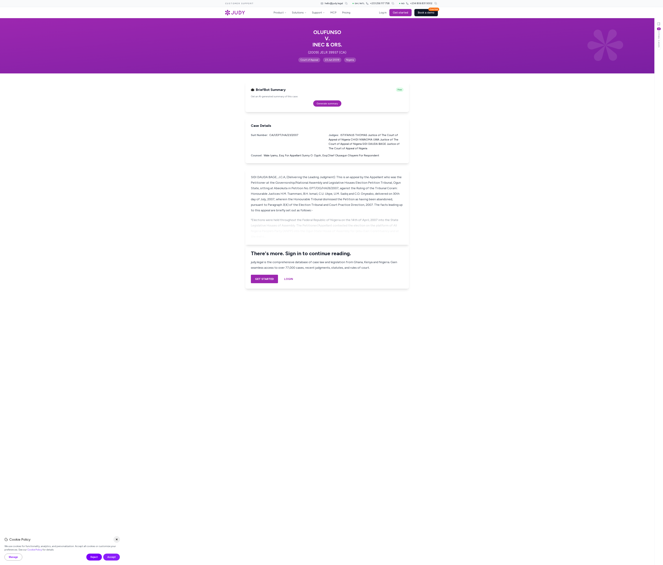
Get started (400, 12)
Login (288, 279)
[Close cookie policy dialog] (117, 539)
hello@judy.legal (334, 3)
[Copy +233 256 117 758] (393, 3)
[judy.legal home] (235, 12)
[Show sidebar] (658, 23)
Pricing (346, 12)
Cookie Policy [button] (34, 549)
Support (317, 12)
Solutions (298, 12)
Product (278, 12)
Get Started (264, 279)
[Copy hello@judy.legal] (346, 3)
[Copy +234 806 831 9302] (436, 3)
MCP (333, 12)
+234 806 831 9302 (421, 3)
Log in (383, 12)
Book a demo (428, 11)
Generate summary (327, 103)
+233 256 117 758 (380, 3)
